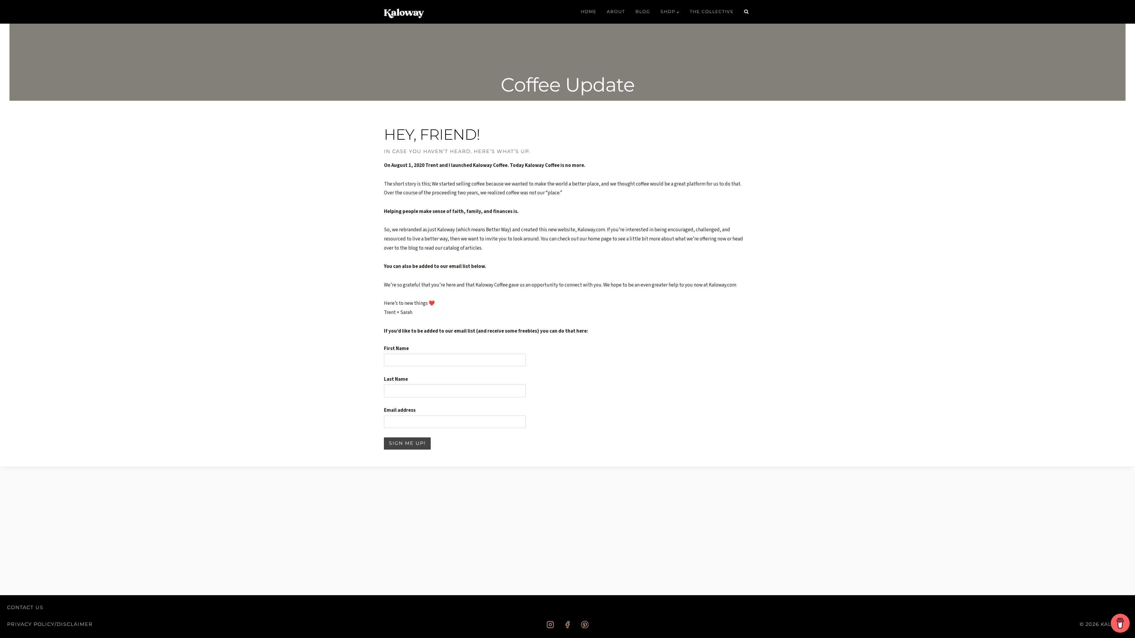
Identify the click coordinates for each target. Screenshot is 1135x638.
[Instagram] (550, 624)
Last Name (396, 379)
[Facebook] (567, 624)
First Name (396, 348)
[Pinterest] (584, 624)
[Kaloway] (404, 12)
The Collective (712, 11)
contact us (25, 607)
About (616, 11)
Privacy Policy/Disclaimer (50, 624)
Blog (642, 11)
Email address (400, 410)
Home (588, 11)
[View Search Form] (746, 12)
